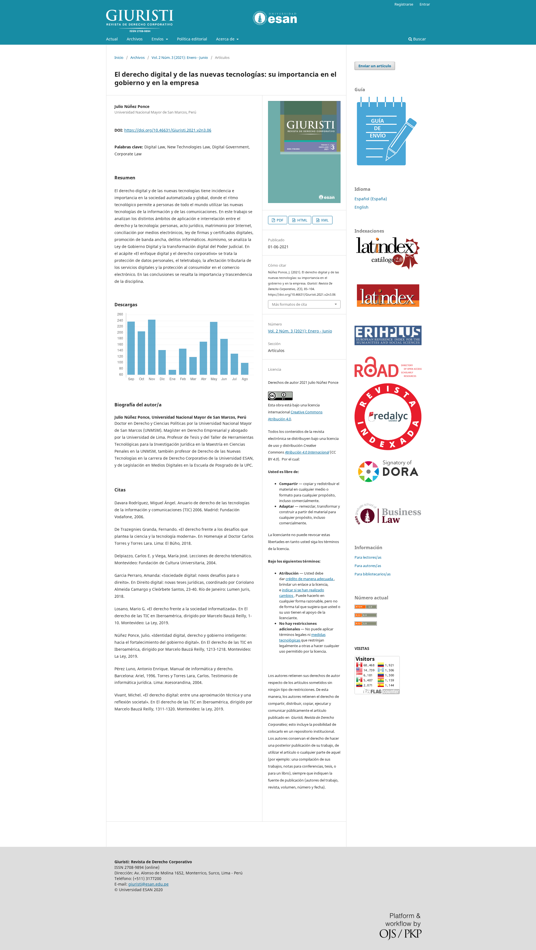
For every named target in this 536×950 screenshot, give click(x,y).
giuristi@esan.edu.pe (148, 884)
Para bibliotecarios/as (373, 574)
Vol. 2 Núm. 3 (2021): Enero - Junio (180, 57)
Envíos (158, 39)
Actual (112, 39)
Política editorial (192, 39)
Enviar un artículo (374, 65)
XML (324, 220)
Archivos (135, 39)
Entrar (425, 4)
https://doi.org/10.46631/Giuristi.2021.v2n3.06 (167, 130)
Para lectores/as (368, 557)
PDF (279, 220)
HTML (301, 220)
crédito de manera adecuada (310, 578)
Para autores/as (368, 565)
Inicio (118, 57)
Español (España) (371, 198)
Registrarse (403, 4)
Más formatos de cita (289, 304)
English (361, 207)
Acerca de (226, 39)
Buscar (419, 39)
